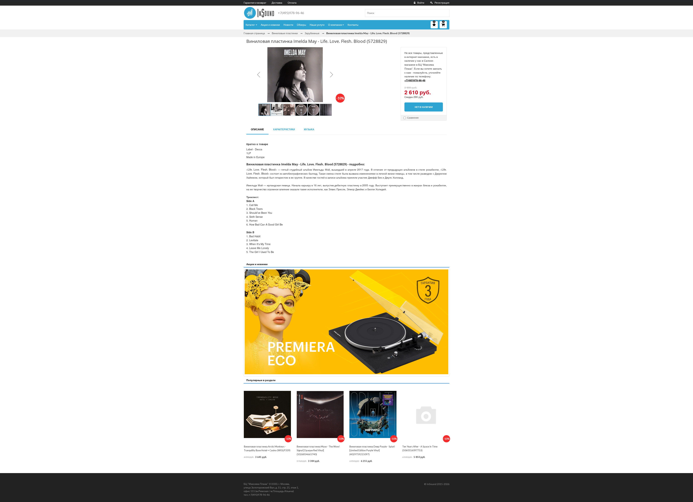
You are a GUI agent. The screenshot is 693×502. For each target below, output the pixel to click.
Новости (288, 24)
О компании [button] (335, 24)
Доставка (277, 2)
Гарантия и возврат (255, 2)
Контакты (353, 24)
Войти (420, 2)
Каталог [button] (250, 24)
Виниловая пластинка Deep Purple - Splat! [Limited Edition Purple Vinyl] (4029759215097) (372, 450)
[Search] (445, 13)
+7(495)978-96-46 (291, 13)
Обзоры (301, 24)
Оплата (292, 2)
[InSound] (259, 13)
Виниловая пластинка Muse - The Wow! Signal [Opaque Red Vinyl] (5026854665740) (318, 450)
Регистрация (442, 2)
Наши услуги (317, 24)
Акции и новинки (270, 24)
